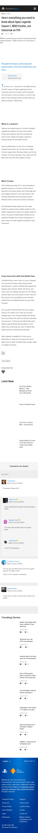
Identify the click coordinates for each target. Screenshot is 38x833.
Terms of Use (24, 803)
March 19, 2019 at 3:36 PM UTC (16, 543)
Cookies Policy (24, 806)
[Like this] (26, 632)
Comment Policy (8, 799)
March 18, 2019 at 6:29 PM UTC (16, 501)
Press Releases (7, 810)
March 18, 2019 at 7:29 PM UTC (15, 563)
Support (22, 799)
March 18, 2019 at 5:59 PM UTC (15, 483)
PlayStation (12, 8)
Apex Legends (6, 361)
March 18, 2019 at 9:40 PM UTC (16, 522)
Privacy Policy (7, 806)
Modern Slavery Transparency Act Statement (25, 819)
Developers (6, 817)
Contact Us (23, 813)
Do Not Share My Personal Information (9, 826)
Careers (22, 810)
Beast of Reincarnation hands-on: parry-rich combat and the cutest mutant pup (28, 675)
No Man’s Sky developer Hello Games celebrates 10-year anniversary (28, 624)
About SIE (5, 803)
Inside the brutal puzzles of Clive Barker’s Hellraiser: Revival (27, 727)
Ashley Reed (12, 76)
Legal (4, 813)
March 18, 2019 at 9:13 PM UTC (15, 590)
